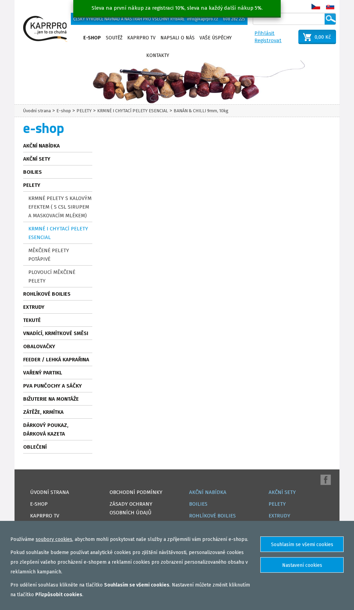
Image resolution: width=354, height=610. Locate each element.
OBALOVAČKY (39, 346)
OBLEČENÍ (35, 447)
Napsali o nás (177, 38)
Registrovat (267, 40)
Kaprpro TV (141, 38)
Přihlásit (264, 33)
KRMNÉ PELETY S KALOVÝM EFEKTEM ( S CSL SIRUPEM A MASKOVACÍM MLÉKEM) (60, 207)
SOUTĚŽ (114, 38)
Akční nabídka (41, 146)
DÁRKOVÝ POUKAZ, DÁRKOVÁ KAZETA (45, 429)
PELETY (84, 110)
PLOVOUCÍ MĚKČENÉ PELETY (51, 276)
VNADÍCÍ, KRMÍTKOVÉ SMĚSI (55, 333)
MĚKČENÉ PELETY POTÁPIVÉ (48, 254)
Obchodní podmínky (136, 492)
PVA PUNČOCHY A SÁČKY (52, 386)
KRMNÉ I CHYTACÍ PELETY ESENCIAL (132, 110)
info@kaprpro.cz (202, 19)
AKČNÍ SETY (36, 159)
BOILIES (32, 172)
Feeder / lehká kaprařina (56, 359)
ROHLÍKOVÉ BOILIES (47, 294)
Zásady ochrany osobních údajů (131, 508)
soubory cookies (54, 539)
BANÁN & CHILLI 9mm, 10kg (201, 110)
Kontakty (157, 55)
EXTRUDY (34, 307)
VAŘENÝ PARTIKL (42, 373)
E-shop (92, 38)
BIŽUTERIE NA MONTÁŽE (51, 399)
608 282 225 (234, 19)
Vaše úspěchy (215, 38)
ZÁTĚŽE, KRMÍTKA (43, 412)
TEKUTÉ (32, 320)
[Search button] (330, 19)
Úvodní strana (37, 110)
